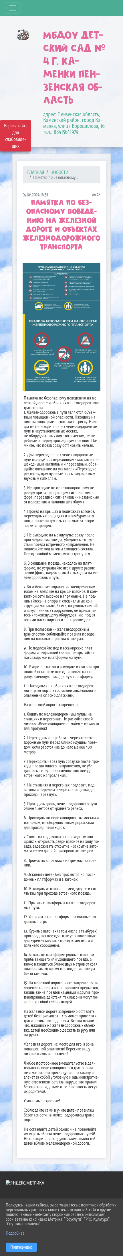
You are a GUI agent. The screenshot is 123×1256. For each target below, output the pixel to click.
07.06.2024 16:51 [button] (35, 194)
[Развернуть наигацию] (13, 8)
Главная (35, 172)
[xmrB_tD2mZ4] (61, 288)
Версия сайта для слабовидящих (15, 135)
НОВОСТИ (59, 172)
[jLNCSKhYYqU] (61, 352)
